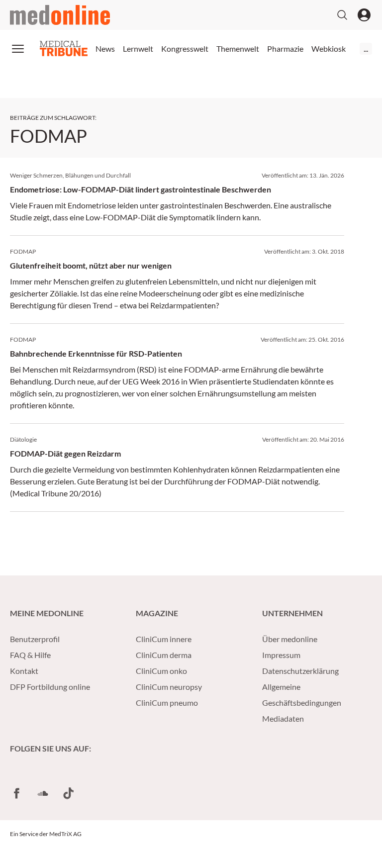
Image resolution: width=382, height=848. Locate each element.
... (366, 48)
